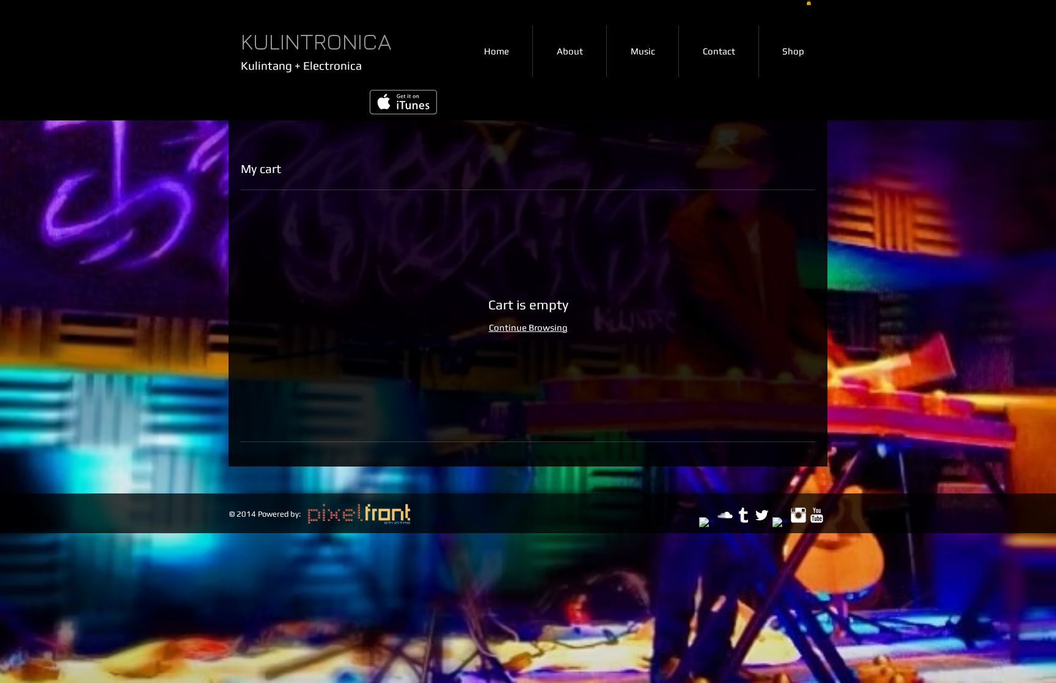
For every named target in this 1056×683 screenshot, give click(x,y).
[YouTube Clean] (816, 515)
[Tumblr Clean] (743, 515)
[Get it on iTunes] (403, 102)
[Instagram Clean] (798, 515)
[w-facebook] (706, 525)
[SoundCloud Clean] (725, 515)
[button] (809, 2)
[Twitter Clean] (761, 515)
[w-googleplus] (780, 525)
